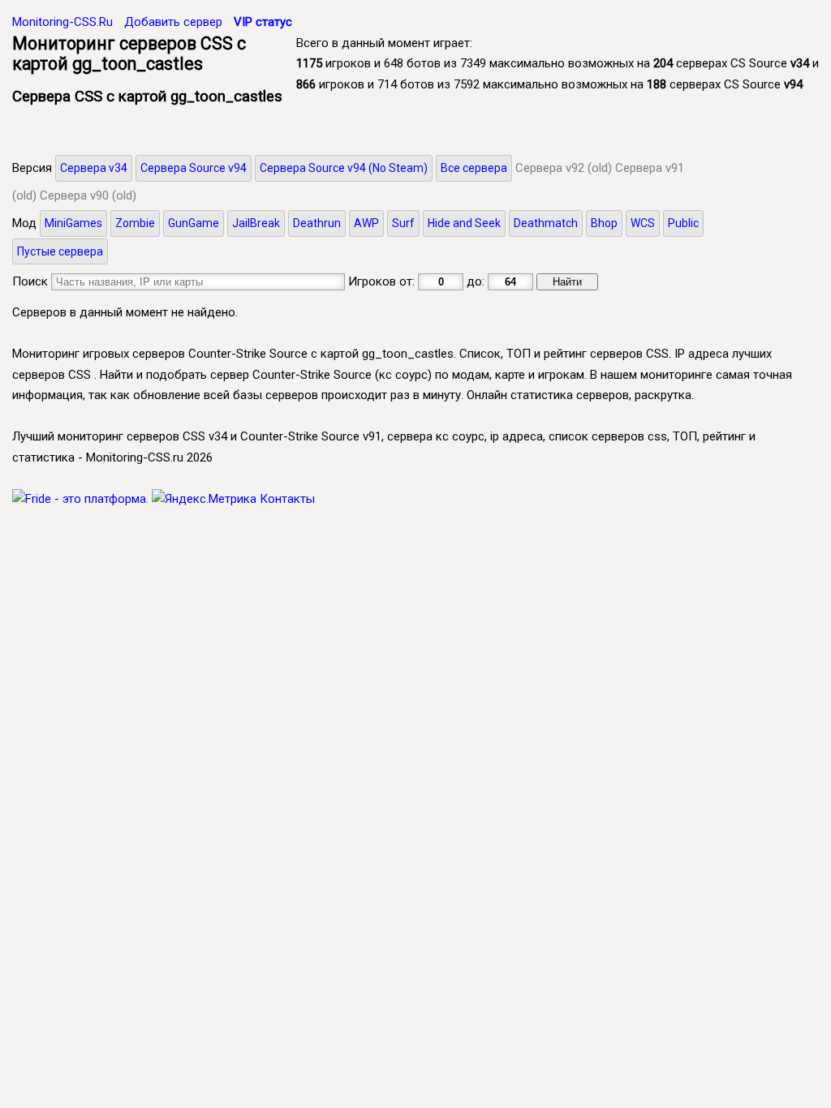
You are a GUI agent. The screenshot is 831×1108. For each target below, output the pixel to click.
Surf (403, 223)
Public (683, 223)
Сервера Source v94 (193, 167)
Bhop (604, 223)
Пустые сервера (60, 251)
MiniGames (73, 223)
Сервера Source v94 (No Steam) (344, 167)
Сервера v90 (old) (88, 195)
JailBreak (256, 223)
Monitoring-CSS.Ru (62, 22)
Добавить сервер (173, 22)
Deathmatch (546, 223)
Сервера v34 (93, 167)
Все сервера (474, 167)
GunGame (193, 223)
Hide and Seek (464, 223)
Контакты (287, 499)
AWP (366, 223)
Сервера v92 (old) (563, 168)
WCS (643, 223)
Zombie (135, 223)
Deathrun (317, 223)
